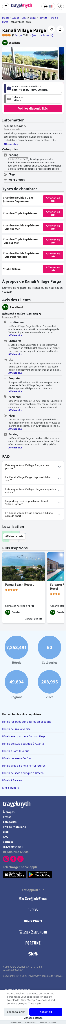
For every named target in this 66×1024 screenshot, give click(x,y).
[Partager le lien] (60, 29)
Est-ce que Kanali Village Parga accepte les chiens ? (30, 490)
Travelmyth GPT (13, 846)
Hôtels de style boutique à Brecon (23, 773)
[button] (33, 98)
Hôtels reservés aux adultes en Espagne (26, 721)
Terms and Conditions (47, 1022)
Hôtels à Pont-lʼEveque (15, 751)
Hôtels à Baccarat (12, 780)
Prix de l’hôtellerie (14, 827)
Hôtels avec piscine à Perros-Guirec (23, 765)
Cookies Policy (15, 1022)
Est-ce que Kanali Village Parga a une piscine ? (27, 467)
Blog (6, 831)
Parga (18, 35)
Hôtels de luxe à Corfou (16, 758)
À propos (8, 812)
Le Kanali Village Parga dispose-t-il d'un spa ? (28, 479)
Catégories (9, 822)
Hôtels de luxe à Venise (16, 729)
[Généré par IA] (27, 159)
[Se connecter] (60, 6)
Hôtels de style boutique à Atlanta (23, 743)
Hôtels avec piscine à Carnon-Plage (23, 736)
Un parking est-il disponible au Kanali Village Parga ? (26, 502)
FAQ (5, 836)
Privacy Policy (30, 1022)
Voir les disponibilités (33, 108)
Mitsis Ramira (10, 787)
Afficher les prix (53, 199)
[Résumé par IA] (19, 129)
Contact (8, 841)
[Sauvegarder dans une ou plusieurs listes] (51, 29)
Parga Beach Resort (19, 585)
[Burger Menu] (5, 6)
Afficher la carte (14, 536)
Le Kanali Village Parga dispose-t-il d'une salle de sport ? (29, 514)
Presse (7, 817)
